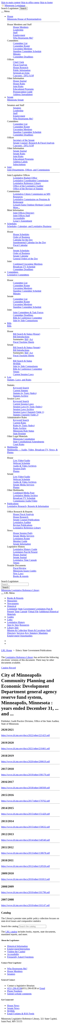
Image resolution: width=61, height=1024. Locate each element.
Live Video (18, 460)
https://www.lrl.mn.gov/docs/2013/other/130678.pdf (25, 853)
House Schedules (21, 234)
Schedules (12, 223)
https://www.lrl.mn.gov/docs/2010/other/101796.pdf (25, 892)
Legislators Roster (21, 538)
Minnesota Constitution (24, 439)
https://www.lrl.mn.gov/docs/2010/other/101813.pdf (25, 879)
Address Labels (20, 161)
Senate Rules (19, 153)
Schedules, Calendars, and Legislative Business (29, 226)
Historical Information (17, 946)
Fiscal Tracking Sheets (23, 342)
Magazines (12, 600)
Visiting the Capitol (16, 951)
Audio (27, 460)
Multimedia (12, 447)
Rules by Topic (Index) (24, 425)
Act (31, 339)
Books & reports (20, 576)
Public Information (21, 70)
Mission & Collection (17, 630)
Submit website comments (19, 993)
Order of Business (21, 237)
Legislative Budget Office (25, 178)
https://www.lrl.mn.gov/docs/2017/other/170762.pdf (25, 801)
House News (13, 1005)
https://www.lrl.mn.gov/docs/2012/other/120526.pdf (25, 866)
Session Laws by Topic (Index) (27, 406)
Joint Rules (18, 86)
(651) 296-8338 (14, 988)
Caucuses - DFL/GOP (23, 75)
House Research (20, 67)
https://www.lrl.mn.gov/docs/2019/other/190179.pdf (25, 774)
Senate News (13, 1008)
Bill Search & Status (22, 361)
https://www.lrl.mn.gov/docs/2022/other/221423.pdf (25, 735)
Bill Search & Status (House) (26, 334)
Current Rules (19, 423)
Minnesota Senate (15, 100)
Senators (17, 108)
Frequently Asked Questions (20, 957)
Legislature (12, 609)
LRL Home (6, 650)
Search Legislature (10, 8)
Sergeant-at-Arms (21, 73)
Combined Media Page (23, 493)
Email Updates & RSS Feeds (20, 1013)
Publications (13, 503)
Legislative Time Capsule (25, 560)
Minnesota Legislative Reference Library (20, 590)
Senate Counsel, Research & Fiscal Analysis (33, 143)
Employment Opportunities (19, 635)
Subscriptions (19, 164)
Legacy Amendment (22, 221)
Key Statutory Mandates (36, 633)
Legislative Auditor (22, 522)
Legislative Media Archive (25, 495)
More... (16, 207)
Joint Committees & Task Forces (28, 312)
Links (9, 619)
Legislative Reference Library (27, 183)
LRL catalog (11, 931)
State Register (19, 433)
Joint (9, 167)
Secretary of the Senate (23, 140)
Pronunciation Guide (22, 91)
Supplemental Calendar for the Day (29, 242)
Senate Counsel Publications (26, 519)
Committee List (20, 43)
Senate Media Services (23, 484)
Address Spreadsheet (23, 94)
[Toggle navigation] (2, 12)
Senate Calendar (20, 256)
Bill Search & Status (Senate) (26, 347)
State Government (26, 609)
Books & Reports (15, 598)
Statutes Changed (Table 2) (25, 414)
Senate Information (22, 544)
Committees (12, 272)
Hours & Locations (37, 630)
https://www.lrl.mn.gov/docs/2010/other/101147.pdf (25, 905)
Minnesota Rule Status (23, 431)
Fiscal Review (19, 568)
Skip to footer (46, 2)
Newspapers (13, 603)
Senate (10, 97)
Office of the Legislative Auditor (28, 186)
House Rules (19, 83)
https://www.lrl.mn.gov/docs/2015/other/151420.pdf (25, 814)
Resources (24, 625)
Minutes (17, 54)
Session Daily (19, 468)
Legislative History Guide (25, 549)
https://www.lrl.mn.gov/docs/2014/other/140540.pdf (25, 840)
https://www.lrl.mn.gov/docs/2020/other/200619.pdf (25, 761)
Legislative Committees (18, 274)
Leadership (18, 30)
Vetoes (16, 371)
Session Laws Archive (23, 409)
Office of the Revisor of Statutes (28, 188)
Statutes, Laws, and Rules (19, 379)
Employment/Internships (18, 949)
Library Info (13, 627)
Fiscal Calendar (20, 245)
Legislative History (16, 622)
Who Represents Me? (23, 38)
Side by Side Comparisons (25, 320)
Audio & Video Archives (24, 466)
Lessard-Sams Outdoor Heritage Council (32, 205)
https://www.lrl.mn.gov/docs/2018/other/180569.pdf (25, 787)
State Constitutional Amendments (28, 441)
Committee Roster (21, 46)
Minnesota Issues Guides (24, 571)
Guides (10, 617)
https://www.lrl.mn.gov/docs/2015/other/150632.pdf (25, 827)
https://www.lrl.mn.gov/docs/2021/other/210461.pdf (25, 748)
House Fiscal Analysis (23, 514)
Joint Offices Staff (21, 215)
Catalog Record (8, 667)
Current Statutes (20, 390)
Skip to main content (10, 2)
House (10, 16)
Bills (9, 323)
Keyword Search (21, 388)
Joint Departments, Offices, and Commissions (28, 170)
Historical (11, 606)
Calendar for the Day (23, 240)
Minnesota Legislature (15, 5)
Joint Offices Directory (23, 213)
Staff (15, 32)
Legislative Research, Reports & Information (28, 506)
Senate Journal (20, 151)
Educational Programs (23, 89)
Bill (26, 339)
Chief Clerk (18, 62)
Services (20, 633)
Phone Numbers (14, 991)
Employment (19, 35)
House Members (20, 27)
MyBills (17, 363)
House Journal (20, 81)
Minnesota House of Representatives (24, 19)
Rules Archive (19, 428)
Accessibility (19, 218)
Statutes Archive (20, 396)
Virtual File (33, 611)
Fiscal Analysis (20, 65)
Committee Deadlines (23, 56)
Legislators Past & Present (25, 552)
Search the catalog (9, 926)
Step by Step (13, 625)
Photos (16, 471)
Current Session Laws (23, 374)
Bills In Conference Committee (27, 318)
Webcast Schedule (21, 463)
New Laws (18, 573)
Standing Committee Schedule (27, 51)
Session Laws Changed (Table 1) (28, 412)
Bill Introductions (21, 336)
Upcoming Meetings (22, 48)
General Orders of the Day (25, 258)
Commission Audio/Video (25, 501)
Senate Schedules (21, 250)
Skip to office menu (30, 2)
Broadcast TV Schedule (24, 266)
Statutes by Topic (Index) (25, 393)
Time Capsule (21, 611)
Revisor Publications (22, 525)
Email (42, 988)
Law (9, 377)
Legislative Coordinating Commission (30, 180)
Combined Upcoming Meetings (27, 264)
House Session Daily (23, 533)
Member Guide (20, 541)
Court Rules (18, 444)
